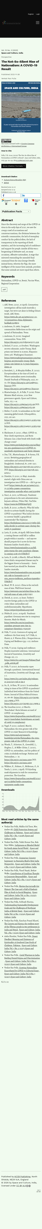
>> (8, 981)
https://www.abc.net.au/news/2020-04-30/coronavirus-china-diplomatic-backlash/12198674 (20, 320)
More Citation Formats (13, 166)
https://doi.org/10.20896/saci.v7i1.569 (19, 404)
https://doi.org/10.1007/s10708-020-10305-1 (22, 466)
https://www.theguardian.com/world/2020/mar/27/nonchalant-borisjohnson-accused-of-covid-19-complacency (22, 719)
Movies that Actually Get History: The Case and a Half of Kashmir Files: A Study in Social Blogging (21, 889)
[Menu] (38, 23)
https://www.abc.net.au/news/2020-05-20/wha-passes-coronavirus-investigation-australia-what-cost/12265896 (22, 488)
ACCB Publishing (22, 1176)
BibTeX (6, 183)
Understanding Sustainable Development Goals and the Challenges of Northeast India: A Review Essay (21, 908)
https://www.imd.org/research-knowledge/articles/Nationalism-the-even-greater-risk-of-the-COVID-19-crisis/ (22, 738)
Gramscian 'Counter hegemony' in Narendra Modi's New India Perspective (21, 861)
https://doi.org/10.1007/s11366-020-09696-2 (22, 703)
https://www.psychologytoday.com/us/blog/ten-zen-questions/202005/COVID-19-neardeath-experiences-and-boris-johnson (22, 448)
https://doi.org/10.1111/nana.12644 (18, 759)
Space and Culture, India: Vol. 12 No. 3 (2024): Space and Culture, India (21, 914)
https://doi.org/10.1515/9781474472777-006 (21, 342)
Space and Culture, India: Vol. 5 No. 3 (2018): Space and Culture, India (22, 835)
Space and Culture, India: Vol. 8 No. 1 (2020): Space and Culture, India (21, 851)
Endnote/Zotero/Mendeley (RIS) (15, 180)
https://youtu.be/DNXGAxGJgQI (17, 504)
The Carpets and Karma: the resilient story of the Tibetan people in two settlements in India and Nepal (22, 926)
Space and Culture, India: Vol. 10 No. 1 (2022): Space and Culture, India (20, 895)
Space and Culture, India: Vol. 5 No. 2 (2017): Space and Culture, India (20, 948)
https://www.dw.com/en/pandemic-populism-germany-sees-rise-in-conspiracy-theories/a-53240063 (19, 625)
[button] (11, 195)
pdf (4, 289)
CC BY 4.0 (21, 1185)
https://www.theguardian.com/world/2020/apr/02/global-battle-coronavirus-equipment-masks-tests (22, 781)
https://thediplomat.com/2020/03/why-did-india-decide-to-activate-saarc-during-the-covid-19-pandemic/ (22, 525)
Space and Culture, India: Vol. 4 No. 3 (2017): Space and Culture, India (22, 879)
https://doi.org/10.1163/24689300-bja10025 (21, 388)
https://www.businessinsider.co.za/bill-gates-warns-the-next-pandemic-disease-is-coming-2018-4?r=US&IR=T (21, 550)
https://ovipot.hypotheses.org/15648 (19, 610)
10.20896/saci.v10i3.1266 (24, 160)
